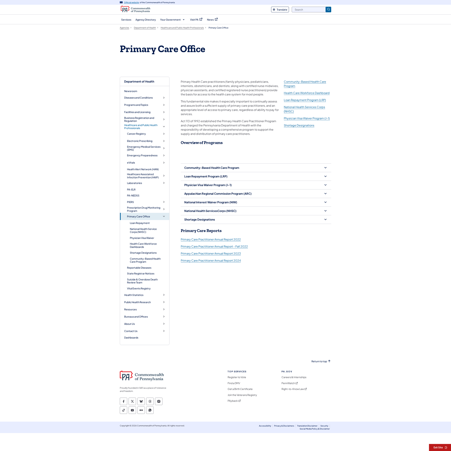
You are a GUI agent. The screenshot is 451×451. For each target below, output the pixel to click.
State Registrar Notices (140, 273)
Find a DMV (234, 383)
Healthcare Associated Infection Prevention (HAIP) (143, 176)
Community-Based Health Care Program (145, 260)
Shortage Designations (143, 252)
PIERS (130, 202)
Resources (130, 309)
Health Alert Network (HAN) (143, 169)
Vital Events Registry (139, 288)
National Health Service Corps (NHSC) (143, 230)
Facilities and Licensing (137, 112)
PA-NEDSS (133, 195)
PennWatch (288, 383)
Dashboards (131, 337)
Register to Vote (237, 377)
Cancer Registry (136, 133)
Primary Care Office (138, 216)
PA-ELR (131, 189)
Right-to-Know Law (293, 388)
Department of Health (139, 81)
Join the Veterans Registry (242, 394)
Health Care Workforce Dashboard (307, 93)
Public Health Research (137, 302)
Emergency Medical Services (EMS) (143, 148)
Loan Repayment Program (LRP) (305, 100)
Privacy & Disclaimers (284, 426)
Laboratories (134, 182)
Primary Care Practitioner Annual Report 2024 (211, 260)
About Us (129, 323)
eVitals (131, 162)
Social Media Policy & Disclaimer (315, 429)
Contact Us (130, 331)
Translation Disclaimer (307, 426)
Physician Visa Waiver (142, 237)
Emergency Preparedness (142, 155)
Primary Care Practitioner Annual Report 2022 (211, 239)
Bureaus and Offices (136, 316)
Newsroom (130, 91)
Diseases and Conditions (138, 97)
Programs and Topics (136, 104)
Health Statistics (133, 294)
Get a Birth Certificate (240, 388)
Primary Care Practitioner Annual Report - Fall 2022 (214, 246)
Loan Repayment (140, 222)
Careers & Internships (294, 377)
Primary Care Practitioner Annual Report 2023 (211, 253)
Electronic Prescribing (139, 140)
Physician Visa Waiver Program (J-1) (307, 118)
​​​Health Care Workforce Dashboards (143, 245)
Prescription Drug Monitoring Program (143, 209)
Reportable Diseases (139, 267)
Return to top (319, 361)
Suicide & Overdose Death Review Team (142, 281)
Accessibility (265, 426)
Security (324, 426)
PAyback (233, 400)
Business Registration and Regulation (139, 119)
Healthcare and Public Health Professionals (140, 127)
